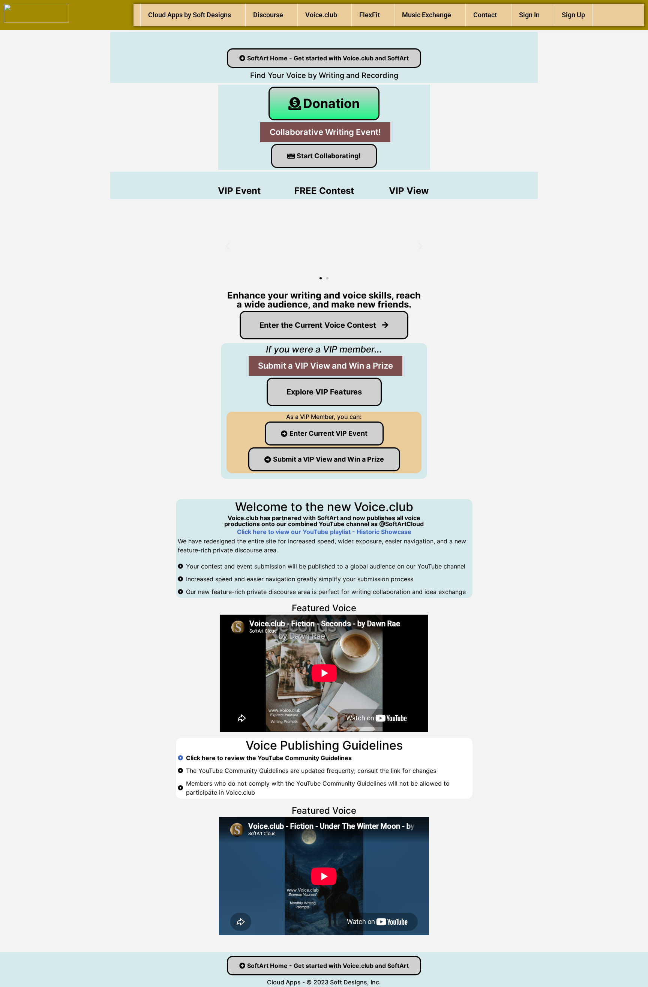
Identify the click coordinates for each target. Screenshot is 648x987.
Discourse (268, 15)
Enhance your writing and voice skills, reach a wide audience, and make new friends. (324, 300)
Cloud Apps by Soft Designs (189, 15)
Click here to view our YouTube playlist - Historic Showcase (324, 532)
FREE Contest (324, 190)
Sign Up (573, 15)
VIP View (409, 190)
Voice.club (321, 15)
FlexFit (369, 15)
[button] (227, 246)
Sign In (529, 15)
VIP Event (239, 190)
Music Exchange (426, 15)
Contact (485, 15)
